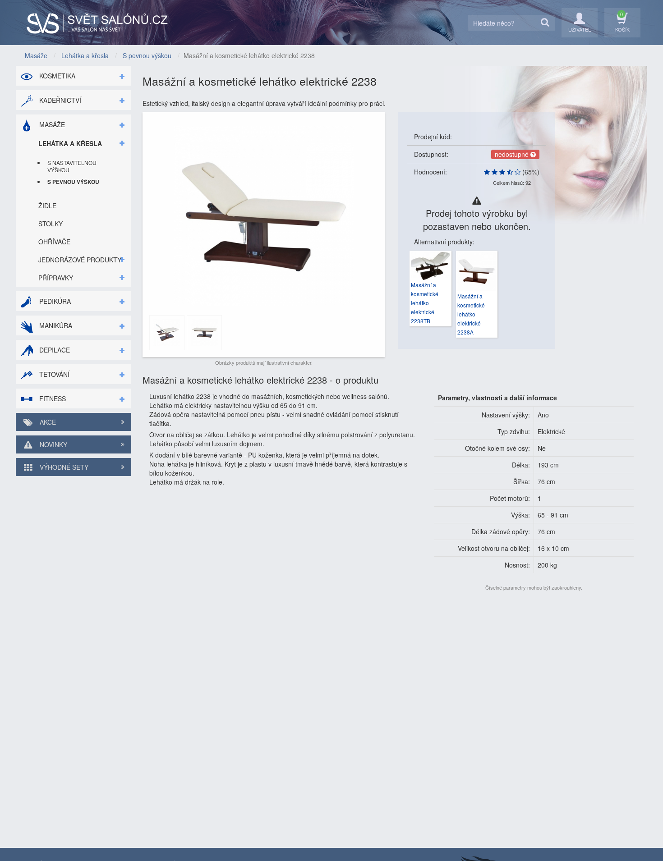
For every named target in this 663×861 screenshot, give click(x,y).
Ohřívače (54, 241)
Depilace (53, 349)
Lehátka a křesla (70, 143)
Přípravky (55, 277)
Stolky (50, 223)
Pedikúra (54, 301)
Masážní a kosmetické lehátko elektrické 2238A (471, 314)
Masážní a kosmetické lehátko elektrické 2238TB (424, 303)
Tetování (53, 374)
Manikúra (54, 325)
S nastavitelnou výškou (72, 166)
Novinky (52, 444)
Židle (47, 205)
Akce (47, 421)
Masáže (51, 124)
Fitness (51, 398)
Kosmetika (56, 75)
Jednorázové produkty (79, 259)
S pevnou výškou (73, 182)
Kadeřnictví (59, 100)
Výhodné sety (63, 467)
